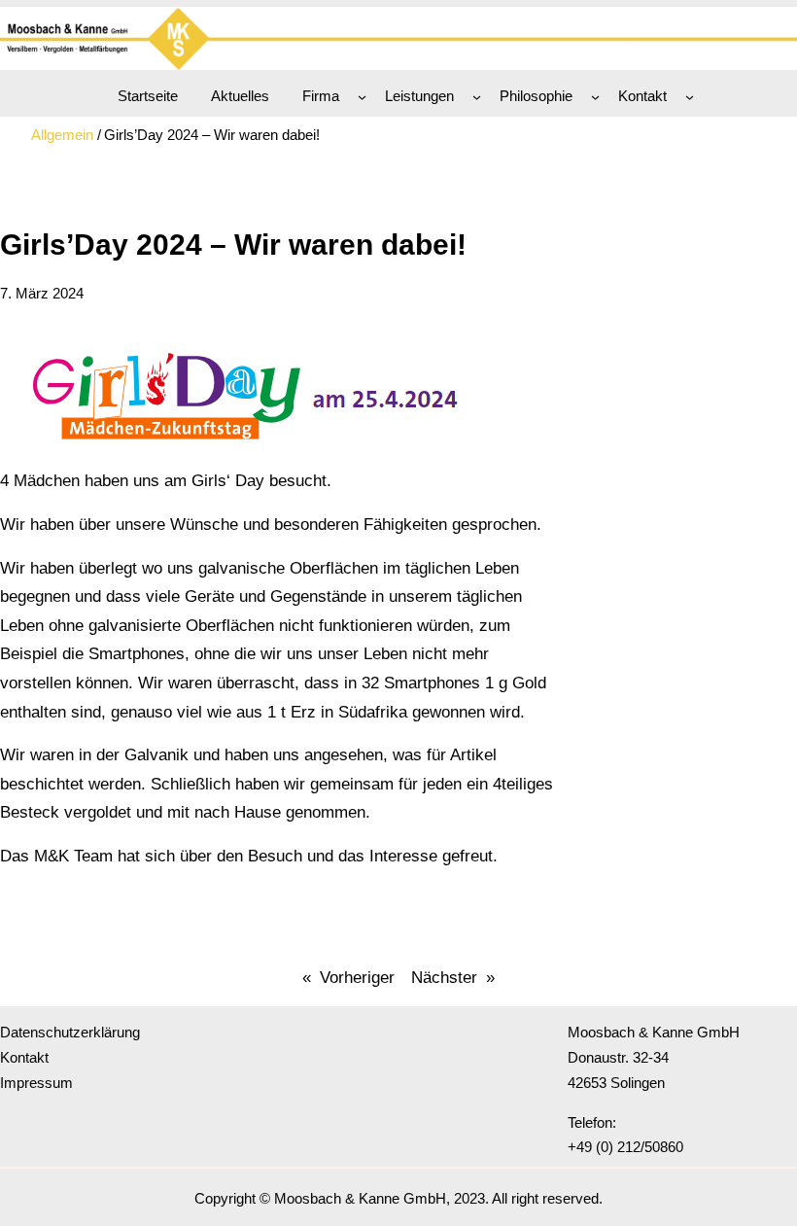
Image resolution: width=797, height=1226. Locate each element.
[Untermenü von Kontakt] (689, 96)
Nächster (444, 977)
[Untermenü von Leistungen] (476, 96)
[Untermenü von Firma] (362, 96)
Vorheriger (357, 977)
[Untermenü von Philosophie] (595, 96)
